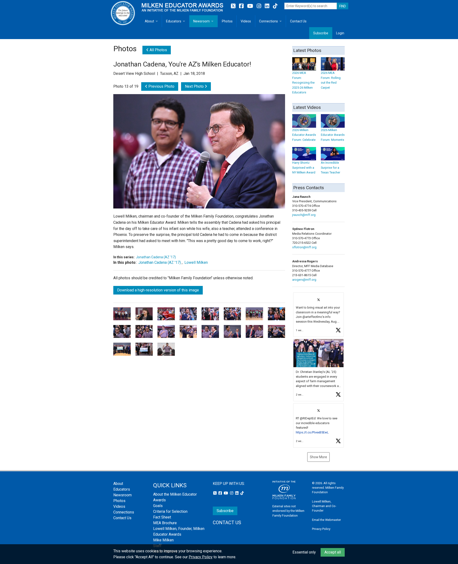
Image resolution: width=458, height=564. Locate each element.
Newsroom (201, 21)
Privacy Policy (321, 529)
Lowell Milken (196, 262)
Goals (158, 505)
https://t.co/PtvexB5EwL (312, 432)
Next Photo (195, 86)
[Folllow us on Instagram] (259, 6)
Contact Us (298, 21)
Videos (246, 21)
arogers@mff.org (304, 279)
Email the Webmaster (326, 520)
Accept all (332, 552)
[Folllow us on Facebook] (242, 6)
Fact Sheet (162, 517)
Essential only (304, 552)
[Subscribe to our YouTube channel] (250, 6)
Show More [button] (318, 457)
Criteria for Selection (170, 511)
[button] (318, 315)
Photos (227, 21)
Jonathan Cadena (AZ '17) (156, 257)
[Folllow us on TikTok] (275, 6)
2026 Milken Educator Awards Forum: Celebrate (304, 135)
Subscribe (320, 33)
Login (340, 33)
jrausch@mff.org (304, 215)
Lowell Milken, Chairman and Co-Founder (324, 506)
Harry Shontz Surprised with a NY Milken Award (303, 167)
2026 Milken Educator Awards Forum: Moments (333, 135)
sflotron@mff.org (304, 247)
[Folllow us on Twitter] (234, 6)
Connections (268, 21)
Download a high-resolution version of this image (158, 290)
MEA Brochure (165, 523)
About (149, 21)
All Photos (158, 50)
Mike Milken (163, 540)
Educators (173, 21)
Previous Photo (160, 86)
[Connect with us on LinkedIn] (268, 6)
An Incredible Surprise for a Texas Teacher (330, 167)
